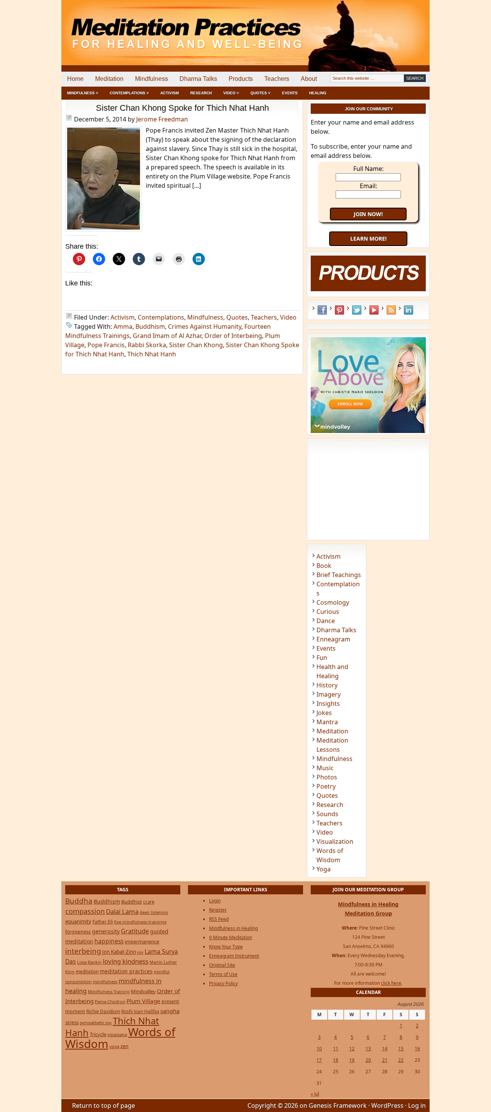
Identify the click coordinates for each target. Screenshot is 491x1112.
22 (401, 1060)
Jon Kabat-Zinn (119, 951)
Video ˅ (231, 93)
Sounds (327, 814)
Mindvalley (143, 991)
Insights (328, 703)
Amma (123, 326)
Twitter (356, 310)
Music (325, 768)
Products (241, 78)
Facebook (322, 310)
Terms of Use (223, 974)
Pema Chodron (110, 1001)
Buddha (78, 901)
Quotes (237, 317)
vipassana (117, 1034)
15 (401, 1048)
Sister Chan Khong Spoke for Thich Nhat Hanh (182, 108)
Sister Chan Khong (196, 345)
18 (335, 1060)
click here (391, 983)
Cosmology (332, 602)
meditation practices (126, 971)
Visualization (334, 841)
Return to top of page (103, 1105)
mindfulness (105, 981)
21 (384, 1060)
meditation (87, 971)
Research (201, 93)
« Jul (315, 1094)
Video (288, 317)
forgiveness (78, 931)
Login (215, 900)
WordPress (387, 1105)
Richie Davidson (103, 1011)
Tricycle (98, 1034)
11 (335, 1048)
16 (417, 1048)
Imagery (328, 694)
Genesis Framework (338, 1105)
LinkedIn (408, 310)
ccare (148, 902)
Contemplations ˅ (129, 93)
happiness (109, 941)
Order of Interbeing (233, 335)
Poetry (326, 786)
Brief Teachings (338, 575)
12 (351, 1048)
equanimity (78, 921)
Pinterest (339, 310)
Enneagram (333, 639)
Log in (417, 1105)
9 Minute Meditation (230, 937)
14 (384, 1048)
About (309, 78)
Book (323, 565)
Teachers (276, 78)
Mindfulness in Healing (233, 928)
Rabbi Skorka (147, 345)
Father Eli (102, 921)
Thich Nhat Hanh (151, 354)
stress (72, 1022)
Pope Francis (106, 345)
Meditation (109, 78)
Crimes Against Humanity (204, 326)
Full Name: (368, 168)
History (327, 685)
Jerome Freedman (162, 119)
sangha (170, 1011)
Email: (368, 186)
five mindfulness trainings (140, 922)
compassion (85, 911)
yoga (114, 1046)
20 (368, 1060)
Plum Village (143, 1001)
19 (351, 1060)
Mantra (327, 722)
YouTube (374, 310)
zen (124, 1046)
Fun (321, 657)
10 (319, 1048)
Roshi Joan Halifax (140, 1011)
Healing (317, 93)
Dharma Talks (198, 78)
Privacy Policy (223, 983)
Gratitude (135, 931)
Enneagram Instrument (234, 956)
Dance (325, 621)
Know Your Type (226, 946)
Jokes (324, 713)
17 (319, 1060)
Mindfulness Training (109, 991)
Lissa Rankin (89, 962)
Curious (327, 611)
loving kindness (125, 961)
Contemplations (161, 317)
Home (75, 78)
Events (290, 93)
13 (368, 1048)
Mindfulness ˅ (82, 93)
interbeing (83, 951)
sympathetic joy (96, 1022)
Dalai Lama (122, 911)
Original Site (222, 965)
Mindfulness (151, 78)
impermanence (142, 941)
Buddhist (131, 901)
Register (218, 910)
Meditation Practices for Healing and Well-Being (149, 26)
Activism (169, 93)
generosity (106, 931)
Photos (326, 777)
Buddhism (150, 326)
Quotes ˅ (260, 93)
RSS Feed (391, 310)
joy (140, 952)
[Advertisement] (398, 27)
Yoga (323, 869)
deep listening (154, 912)
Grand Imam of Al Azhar (167, 335)
